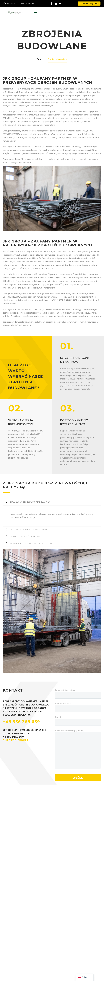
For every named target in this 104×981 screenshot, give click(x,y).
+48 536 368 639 (21, 721)
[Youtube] (60, 3)
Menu (35, 12)
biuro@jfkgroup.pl (16, 740)
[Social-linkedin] (56, 3)
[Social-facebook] (51, 3)
